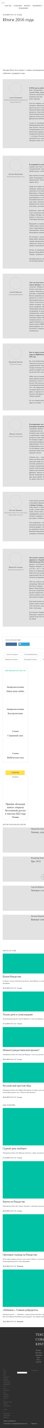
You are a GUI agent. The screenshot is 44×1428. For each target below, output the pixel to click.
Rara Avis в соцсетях (38, 1360)
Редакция (23, 8)
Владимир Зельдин (30, 659)
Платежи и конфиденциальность (15, 1423)
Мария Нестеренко (11, 659)
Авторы (38, 1350)
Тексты (8, 6)
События (18, 6)
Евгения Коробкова (31, 654)
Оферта (34, 1423)
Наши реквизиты (9, 1421)
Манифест (37, 6)
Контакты (39, 1353)
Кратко (27, 6)
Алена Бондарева (12, 654)
